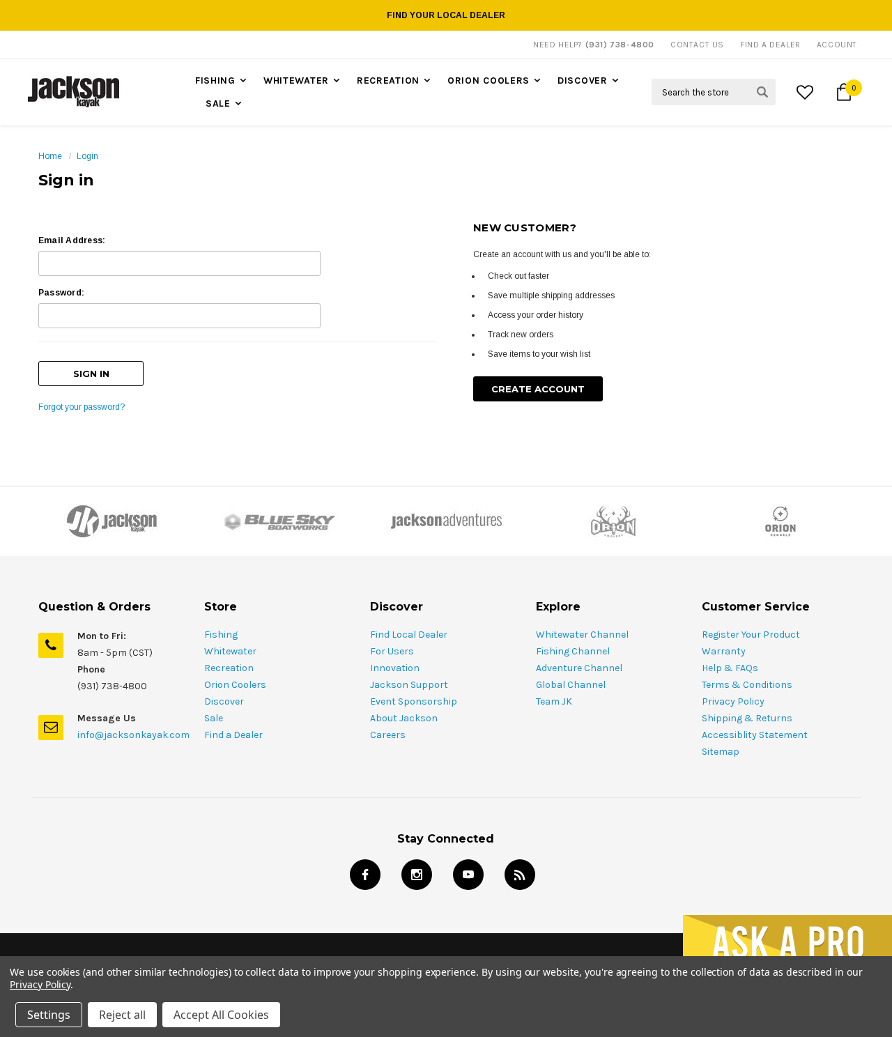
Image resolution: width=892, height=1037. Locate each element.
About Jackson (404, 718)
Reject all (122, 1014)
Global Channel (571, 685)
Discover (583, 80)
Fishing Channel (573, 651)
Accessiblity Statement (755, 735)
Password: (61, 293)
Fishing (215, 80)
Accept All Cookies (221, 1014)
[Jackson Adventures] (446, 521)
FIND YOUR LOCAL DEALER (446, 15)
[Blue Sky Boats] (279, 521)
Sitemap (720, 752)
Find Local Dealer (408, 634)
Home (50, 156)
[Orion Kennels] (780, 521)
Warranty (724, 651)
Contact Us (697, 44)
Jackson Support (409, 685)
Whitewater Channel (582, 634)
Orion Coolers (488, 80)
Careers (388, 735)
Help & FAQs (730, 668)
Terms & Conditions (747, 685)
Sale (218, 103)
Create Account (538, 388)
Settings (48, 1014)
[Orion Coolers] (613, 521)
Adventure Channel (579, 668)
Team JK (554, 701)
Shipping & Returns (747, 718)
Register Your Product (751, 634)
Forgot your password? (81, 407)
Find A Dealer (770, 44)
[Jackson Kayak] (111, 521)
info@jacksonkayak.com (133, 735)
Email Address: (71, 240)
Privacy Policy (733, 701)
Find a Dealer (233, 735)
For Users (392, 651)
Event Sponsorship (413, 701)
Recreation (388, 80)
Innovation (395, 668)
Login (87, 156)
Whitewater (296, 80)
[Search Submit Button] (762, 92)
